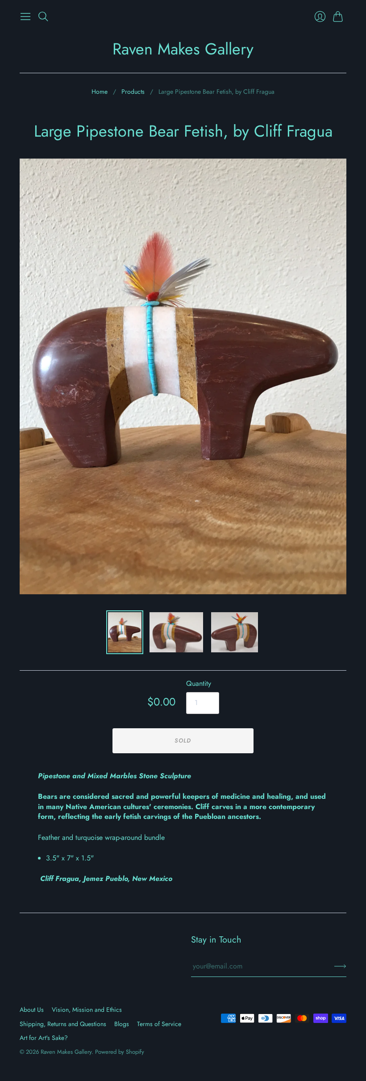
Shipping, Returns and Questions (63, 1023)
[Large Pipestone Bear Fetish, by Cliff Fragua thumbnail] (124, 632)
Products (133, 92)
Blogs (121, 1023)
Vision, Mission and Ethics (87, 1009)
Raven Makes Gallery (183, 48)
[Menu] (25, 16)
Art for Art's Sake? (44, 1037)
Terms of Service (159, 1023)
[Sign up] (340, 966)
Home (100, 92)
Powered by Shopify (119, 1052)
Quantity (198, 684)
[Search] (43, 16)
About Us (32, 1009)
